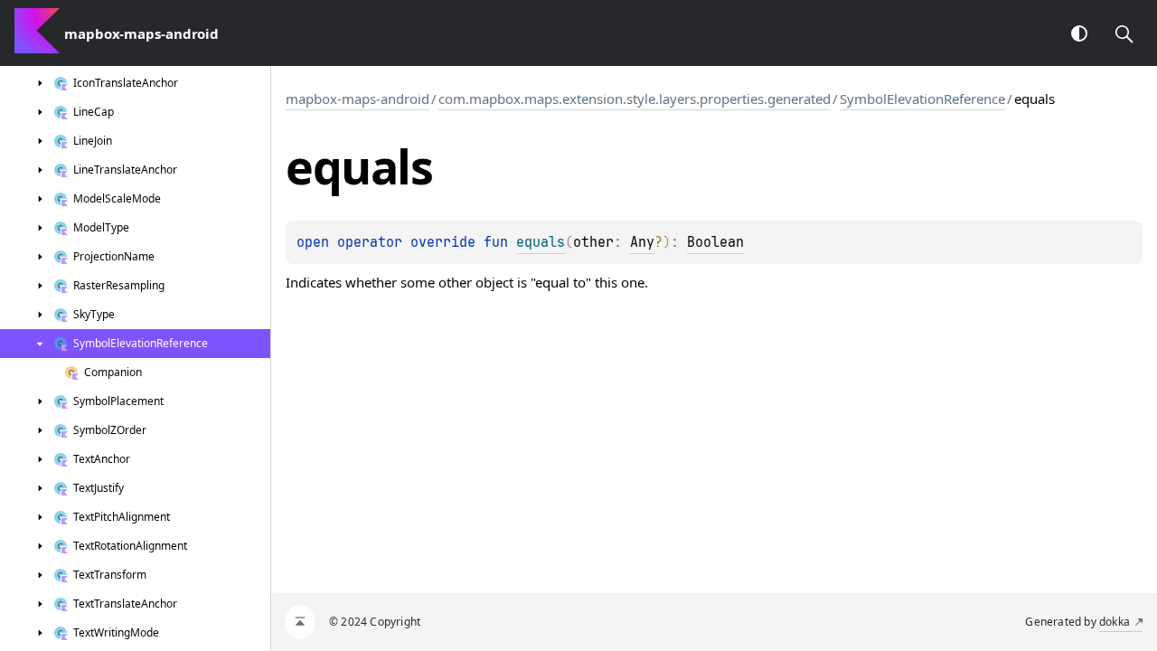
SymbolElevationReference (922, 99)
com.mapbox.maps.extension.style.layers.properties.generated (634, 99)
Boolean (715, 242)
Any (642, 242)
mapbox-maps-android (357, 99)
